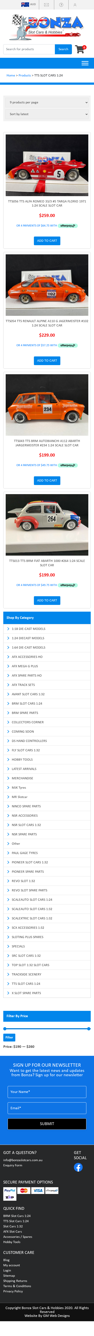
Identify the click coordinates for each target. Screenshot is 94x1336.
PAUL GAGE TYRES (25, 853)
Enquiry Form (12, 1165)
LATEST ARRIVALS (24, 769)
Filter (9, 1037)
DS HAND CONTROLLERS (29, 741)
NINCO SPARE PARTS (26, 806)
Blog (6, 1260)
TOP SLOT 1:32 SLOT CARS (30, 965)
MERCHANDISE (22, 778)
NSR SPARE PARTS (24, 834)
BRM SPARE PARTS (25, 713)
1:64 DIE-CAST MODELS (28, 647)
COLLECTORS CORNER (28, 722)
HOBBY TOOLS (22, 760)
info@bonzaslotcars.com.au (22, 1160)
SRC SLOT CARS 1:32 (26, 956)
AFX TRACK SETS (23, 685)
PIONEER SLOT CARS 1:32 (30, 862)
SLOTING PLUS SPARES (27, 937)
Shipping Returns (15, 1281)
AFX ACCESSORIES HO (27, 657)
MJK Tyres (19, 788)
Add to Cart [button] (47, 241)
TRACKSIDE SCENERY (26, 974)
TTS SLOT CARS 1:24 (26, 984)
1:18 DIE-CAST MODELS (28, 629)
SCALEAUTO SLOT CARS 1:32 (32, 909)
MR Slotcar (20, 797)
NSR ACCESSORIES (25, 816)
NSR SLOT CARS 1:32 (26, 825)
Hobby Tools (11, 1242)
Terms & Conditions (17, 1286)
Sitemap (9, 1276)
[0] (78, 49)
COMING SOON (23, 731)
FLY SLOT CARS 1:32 (26, 750)
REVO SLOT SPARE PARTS (29, 890)
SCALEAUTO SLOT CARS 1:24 (32, 900)
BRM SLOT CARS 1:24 (27, 703)
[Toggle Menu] (85, 63)
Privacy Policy (13, 1291)
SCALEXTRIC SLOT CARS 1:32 (32, 918)
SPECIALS (18, 946)
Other (16, 844)
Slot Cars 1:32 (13, 1226)
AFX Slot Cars (12, 1231)
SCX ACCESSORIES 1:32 (28, 928)
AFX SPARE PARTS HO (27, 675)
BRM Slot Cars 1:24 (17, 1216)
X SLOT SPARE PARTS (26, 993)
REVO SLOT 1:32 (23, 881)
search (63, 49)
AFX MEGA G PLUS (25, 666)
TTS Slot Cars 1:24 (16, 1221)
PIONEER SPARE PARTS (28, 872)
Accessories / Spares (17, 1237)
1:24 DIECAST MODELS (28, 638)
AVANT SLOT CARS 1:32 (28, 694)
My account (11, 1265)
